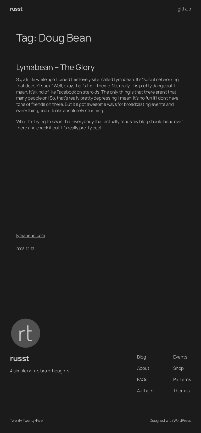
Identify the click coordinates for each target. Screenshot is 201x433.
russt (16, 8)
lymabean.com (30, 235)
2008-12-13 (25, 248)
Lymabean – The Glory (55, 67)
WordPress (182, 420)
